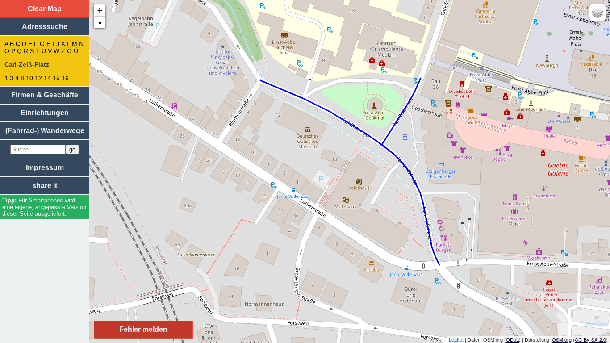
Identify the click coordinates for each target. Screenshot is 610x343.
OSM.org (562, 339)
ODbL (512, 339)
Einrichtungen (45, 113)
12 (38, 78)
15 (56, 78)
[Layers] (597, 12)
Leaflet (456, 339)
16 (65, 78)
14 (47, 78)
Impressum (45, 168)
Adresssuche (44, 26)
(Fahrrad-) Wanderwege (44, 130)
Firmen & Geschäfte (44, 95)
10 (29, 78)
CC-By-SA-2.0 (590, 339)
